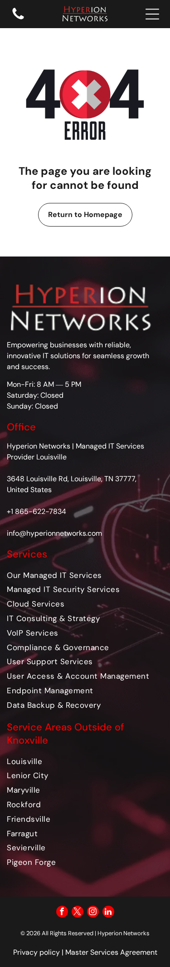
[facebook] (62, 913)
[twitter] (77, 913)
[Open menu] (152, 14)
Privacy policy (36, 952)
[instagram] (93, 913)
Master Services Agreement (111, 952)
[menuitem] (85, 574)
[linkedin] (108, 913)
